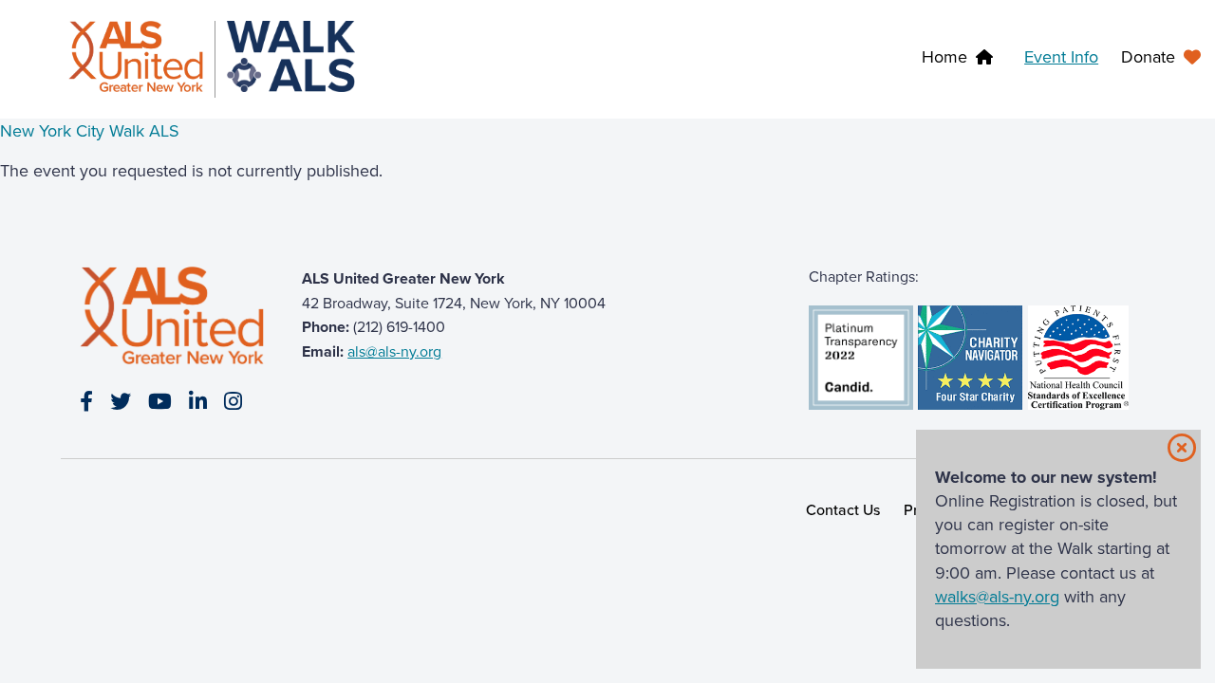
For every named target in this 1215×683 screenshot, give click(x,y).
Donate (1148, 57)
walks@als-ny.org (997, 596)
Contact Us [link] (843, 510)
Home (944, 57)
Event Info (1061, 57)
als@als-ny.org (394, 351)
